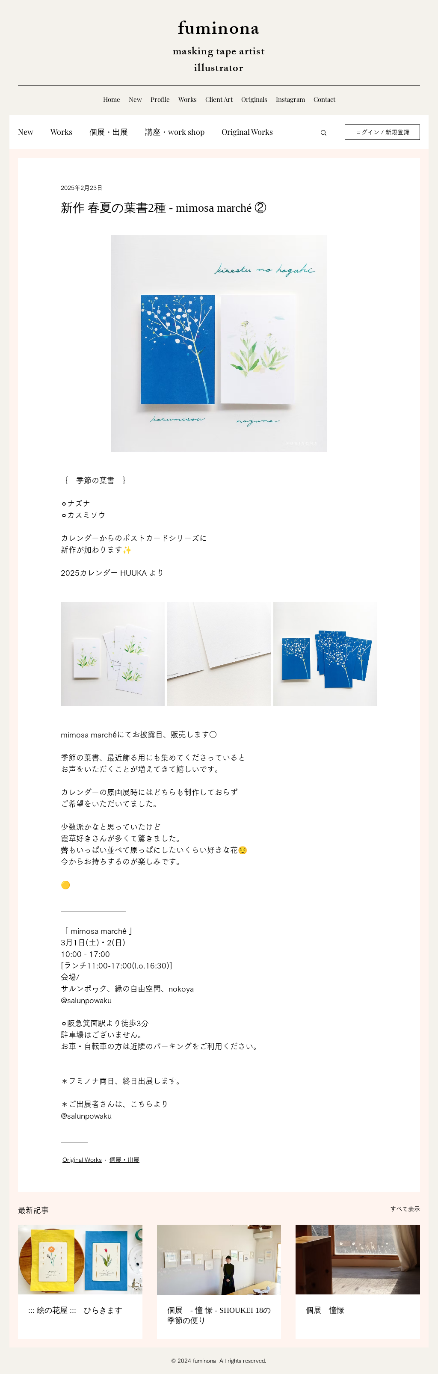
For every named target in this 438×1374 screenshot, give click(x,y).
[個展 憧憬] (358, 1259)
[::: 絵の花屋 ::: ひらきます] (80, 1259)
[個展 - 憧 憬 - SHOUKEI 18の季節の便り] (219, 1260)
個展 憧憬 (325, 1310)
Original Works (247, 132)
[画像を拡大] (113, 654)
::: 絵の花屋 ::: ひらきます (75, 1310)
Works (61, 132)
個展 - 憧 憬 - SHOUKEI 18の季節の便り (219, 1315)
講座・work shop (174, 132)
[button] (324, 132)
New (25, 132)
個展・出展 (108, 132)
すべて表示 (405, 1209)
